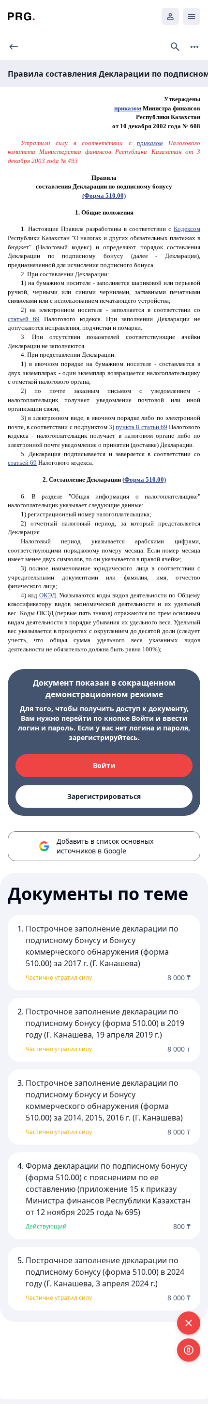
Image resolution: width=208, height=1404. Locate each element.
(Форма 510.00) (104, 195)
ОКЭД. (48, 595)
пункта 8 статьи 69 (141, 427)
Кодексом (187, 228)
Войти (104, 765)
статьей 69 (24, 319)
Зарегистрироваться (104, 796)
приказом (127, 108)
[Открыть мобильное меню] (191, 16)
